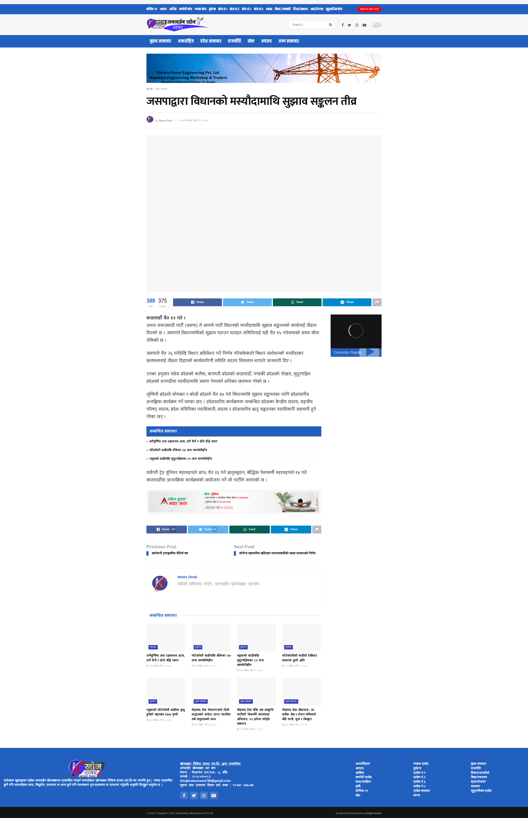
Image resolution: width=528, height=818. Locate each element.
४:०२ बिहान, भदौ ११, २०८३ (295, 666)
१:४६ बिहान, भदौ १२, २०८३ (159, 666)
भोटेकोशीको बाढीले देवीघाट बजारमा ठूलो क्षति (299, 658)
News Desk (165, 120)
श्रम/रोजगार (317, 9)
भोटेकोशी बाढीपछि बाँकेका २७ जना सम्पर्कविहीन (178, 450)
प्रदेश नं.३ (246, 9)
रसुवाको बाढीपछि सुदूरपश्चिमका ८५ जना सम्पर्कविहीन (180, 458)
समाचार (153, 647)
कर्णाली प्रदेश (185, 9)
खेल (251, 41)
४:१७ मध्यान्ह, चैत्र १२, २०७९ (194, 120)
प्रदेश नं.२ (234, 9)
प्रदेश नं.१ (222, 9)
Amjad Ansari (373, 813)
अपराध (163, 9)
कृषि (358, 786)
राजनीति (234, 41)
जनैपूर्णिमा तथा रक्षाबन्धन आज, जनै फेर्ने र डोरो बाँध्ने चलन (183, 441)
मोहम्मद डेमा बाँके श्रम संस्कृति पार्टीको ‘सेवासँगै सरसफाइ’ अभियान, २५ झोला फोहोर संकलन (255, 717)
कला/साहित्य (363, 782)
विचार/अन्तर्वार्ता (283, 9)
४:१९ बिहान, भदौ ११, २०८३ (250, 670)
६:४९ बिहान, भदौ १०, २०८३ (205, 725)
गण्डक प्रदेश (200, 9)
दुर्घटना (212, 9)
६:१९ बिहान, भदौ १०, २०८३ (250, 729)
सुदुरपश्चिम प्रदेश (334, 9)
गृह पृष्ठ (149, 89)
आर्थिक (173, 9)
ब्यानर (269, 9)
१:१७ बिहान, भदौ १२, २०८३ (205, 666)
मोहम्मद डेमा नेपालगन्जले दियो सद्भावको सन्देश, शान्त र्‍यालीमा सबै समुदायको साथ (211, 714)
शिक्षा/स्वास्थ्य (300, 9)
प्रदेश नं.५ (259, 9)
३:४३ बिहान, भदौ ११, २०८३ (159, 720)
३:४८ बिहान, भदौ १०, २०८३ (295, 725)
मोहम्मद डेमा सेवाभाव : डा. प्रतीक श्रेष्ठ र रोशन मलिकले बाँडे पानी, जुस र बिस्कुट (299, 714)
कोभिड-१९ (151, 9)
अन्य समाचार (288, 41)
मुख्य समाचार (160, 41)
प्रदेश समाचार (210, 41)
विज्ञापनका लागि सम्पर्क (369, 9)
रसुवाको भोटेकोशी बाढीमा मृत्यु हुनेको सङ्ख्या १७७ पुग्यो (165, 712)
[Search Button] (331, 25)
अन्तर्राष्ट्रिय (186, 41)
